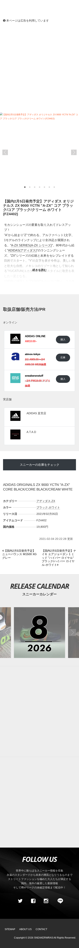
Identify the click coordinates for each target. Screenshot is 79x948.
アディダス (43, 501)
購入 (63, 339)
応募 (63, 357)
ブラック (42, 507)
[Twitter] (20, 901)
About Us (25, 929)
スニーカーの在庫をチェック (39, 464)
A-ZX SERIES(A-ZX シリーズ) (31, 245)
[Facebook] (33, 901)
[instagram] (46, 901)
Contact (41, 929)
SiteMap (10, 929)
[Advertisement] (39, 67)
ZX (53, 501)
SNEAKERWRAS (43, 937)
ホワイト (54, 507)
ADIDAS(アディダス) (22, 250)
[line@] (59, 901)
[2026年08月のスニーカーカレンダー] (39, 632)
